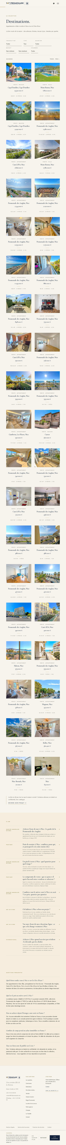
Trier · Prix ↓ (55, 59)
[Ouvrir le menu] (58, 3)
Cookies (49, 1127)
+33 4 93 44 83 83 (11, 1093)
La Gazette (28, 1113)
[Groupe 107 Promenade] (17, 3)
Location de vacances (31, 1103)
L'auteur (47, 1086)
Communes (28, 1083)
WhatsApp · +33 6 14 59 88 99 (13, 1099)
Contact (28, 1117)
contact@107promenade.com (13, 1095)
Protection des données (38, 1127)
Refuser (43, 1138)
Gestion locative (30, 1097)
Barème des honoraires (23, 1127)
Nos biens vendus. (30, 1090)
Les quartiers (29, 1080)
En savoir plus (34, 1137)
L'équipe (28, 1110)
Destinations (29, 1087)
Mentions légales (10, 1127)
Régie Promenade (30, 1100)
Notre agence (29, 1107)
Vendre (27, 1093)
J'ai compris (54, 1138)
